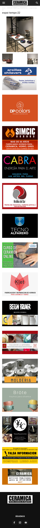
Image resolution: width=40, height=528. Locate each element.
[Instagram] (20, 523)
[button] (3, 3)
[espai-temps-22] (20, 51)
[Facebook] (14, 523)
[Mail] (26, 523)
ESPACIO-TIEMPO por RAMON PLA (17, 8)
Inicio (3, 8)
